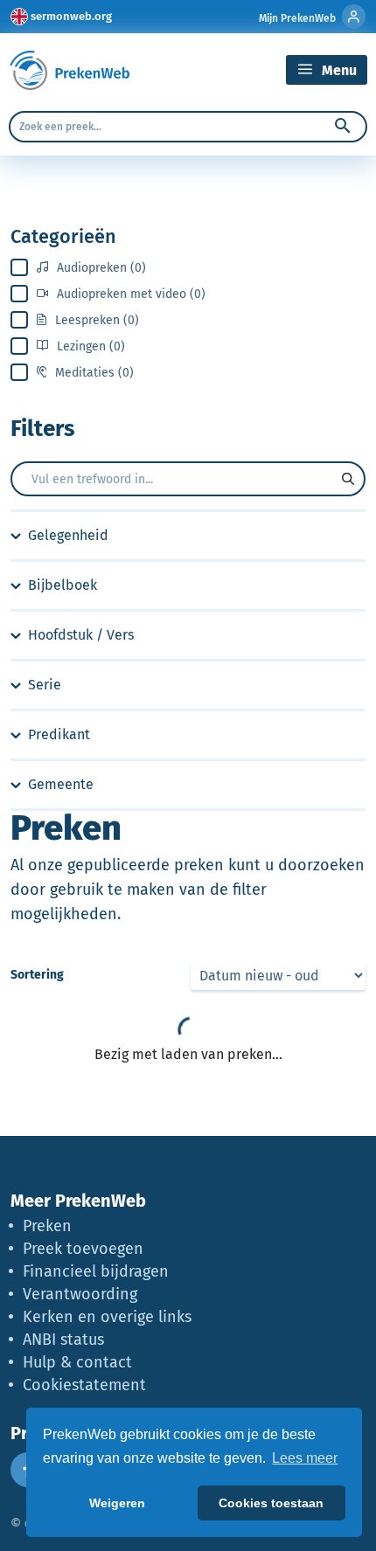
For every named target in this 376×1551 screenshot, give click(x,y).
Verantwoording (80, 1294)
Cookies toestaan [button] (271, 1503)
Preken (47, 1226)
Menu (337, 70)
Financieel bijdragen (96, 1271)
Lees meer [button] (305, 1458)
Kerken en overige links (107, 1316)
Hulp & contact (77, 1362)
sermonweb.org (71, 16)
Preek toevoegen (83, 1248)
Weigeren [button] (117, 1503)
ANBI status (63, 1339)
